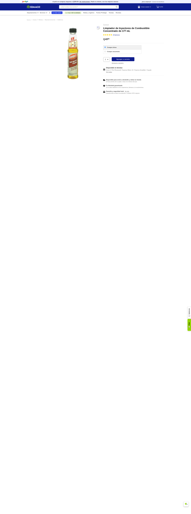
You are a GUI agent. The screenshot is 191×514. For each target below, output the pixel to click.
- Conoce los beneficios (153, 1)
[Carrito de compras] (159, 7)
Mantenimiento (50, 20)
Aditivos (60, 20)
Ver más (117, 1)
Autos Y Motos (38, 20)
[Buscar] (116, 7)
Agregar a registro (118, 63)
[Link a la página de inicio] (29, 20)
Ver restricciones (80, 1)
